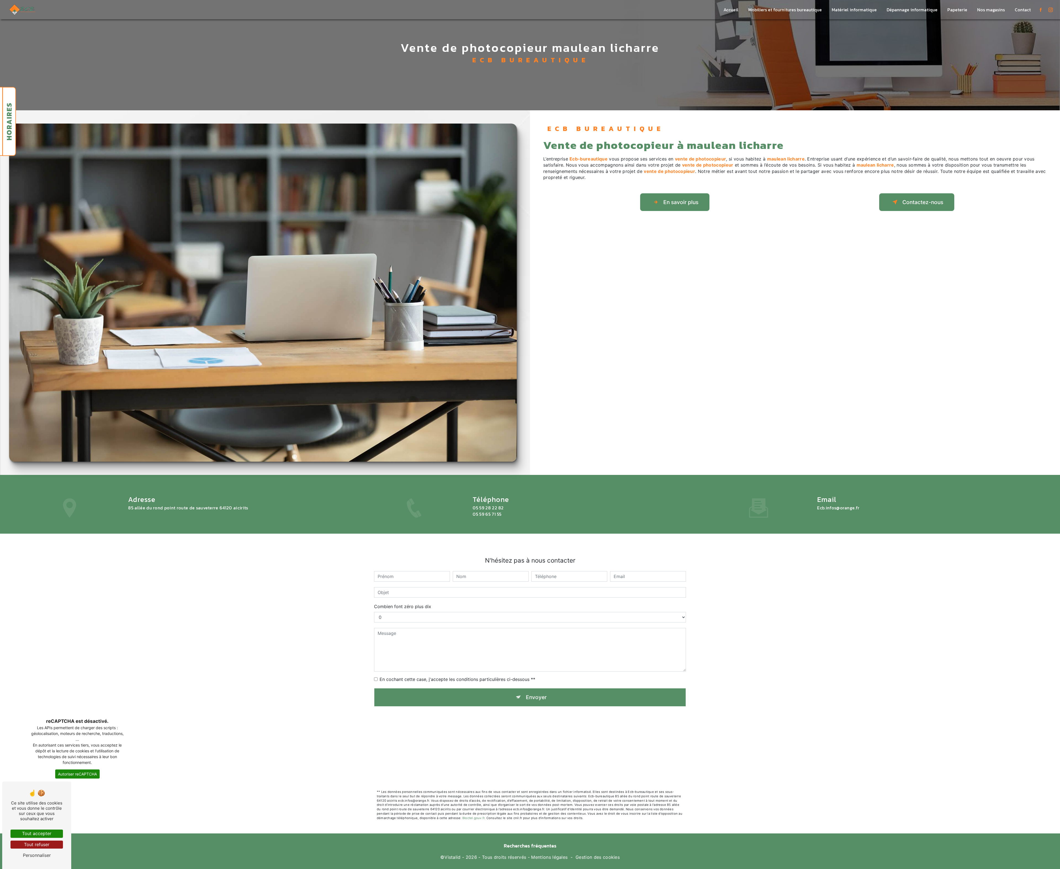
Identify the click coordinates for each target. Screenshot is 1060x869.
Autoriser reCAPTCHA (77, 774)
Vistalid (452, 857)
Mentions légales (549, 857)
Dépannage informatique (912, 9)
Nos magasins (991, 9)
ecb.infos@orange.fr (838, 507)
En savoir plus (680, 202)
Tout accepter (36, 833)
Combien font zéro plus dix (402, 606)
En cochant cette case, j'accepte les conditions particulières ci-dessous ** (457, 679)
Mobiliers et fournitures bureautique (785, 9)
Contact (1023, 9)
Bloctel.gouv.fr (473, 818)
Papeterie (957, 9)
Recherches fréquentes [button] (530, 845)
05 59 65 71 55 (487, 514)
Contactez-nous (922, 202)
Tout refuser (36, 844)
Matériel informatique (854, 9)
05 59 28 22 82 (488, 507)
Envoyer (536, 697)
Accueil (731, 9)
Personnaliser (37, 855)
